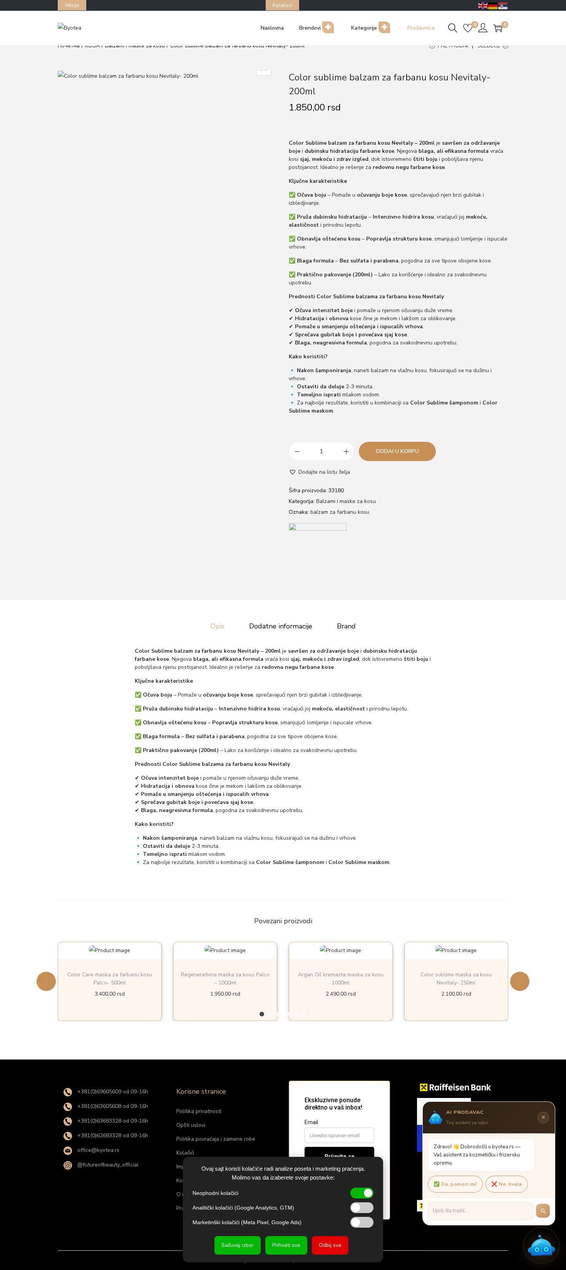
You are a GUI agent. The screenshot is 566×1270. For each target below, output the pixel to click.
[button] (319, 472)
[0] (467, 28)
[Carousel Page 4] (287, 1014)
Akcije (72, 5)
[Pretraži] (543, 1211)
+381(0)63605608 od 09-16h (112, 1106)
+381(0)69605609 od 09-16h (112, 1091)
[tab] (217, 626)
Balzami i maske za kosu (346, 501)
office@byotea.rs (97, 1150)
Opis (217, 626)
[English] (483, 5)
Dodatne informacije (280, 626)
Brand (346, 626)
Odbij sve (330, 1245)
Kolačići (185, 1152)
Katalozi (282, 5)
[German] (493, 5)
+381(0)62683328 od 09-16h (112, 1135)
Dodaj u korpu (397, 451)
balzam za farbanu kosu (339, 512)
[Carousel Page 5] (295, 1014)
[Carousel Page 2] (270, 1014)
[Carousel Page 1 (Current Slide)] (262, 1014)
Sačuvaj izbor (237, 1245)
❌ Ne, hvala (506, 1184)
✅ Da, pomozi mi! (455, 1184)
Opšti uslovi (190, 1125)
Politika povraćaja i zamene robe (215, 1139)
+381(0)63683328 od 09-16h (112, 1121)
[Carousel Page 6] (304, 1014)
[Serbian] (503, 5)
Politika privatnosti (198, 1111)
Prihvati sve (286, 1245)
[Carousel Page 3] (278, 1014)
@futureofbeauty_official (107, 1164)
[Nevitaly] (318, 552)
